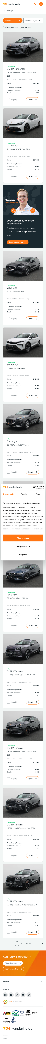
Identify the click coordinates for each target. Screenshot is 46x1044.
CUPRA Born (13, 145)
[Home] (11, 4)
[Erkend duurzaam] (15, 1013)
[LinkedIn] (11, 994)
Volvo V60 (12, 288)
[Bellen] (35, 4)
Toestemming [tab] (9, 494)
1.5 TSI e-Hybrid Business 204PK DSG (21, 675)
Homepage (9, 11)
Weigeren (23, 555)
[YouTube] (23, 994)
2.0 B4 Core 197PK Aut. (15, 291)
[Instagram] (17, 994)
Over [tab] (38, 494)
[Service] (22, 1013)
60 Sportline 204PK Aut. (16, 368)
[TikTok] (28, 994)
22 (30, 944)
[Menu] (41, 4)
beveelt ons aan (17, 1002)
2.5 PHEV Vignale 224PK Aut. (17, 445)
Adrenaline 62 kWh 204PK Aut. (18, 149)
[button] (42, 943)
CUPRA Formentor (16, 69)
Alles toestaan (23, 538)
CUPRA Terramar (15, 671)
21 (27, 944)
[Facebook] (5, 994)
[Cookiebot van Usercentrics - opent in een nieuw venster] (33, 487)
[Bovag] (7, 1013)
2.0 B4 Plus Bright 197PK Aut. (18, 598)
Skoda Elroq (12, 364)
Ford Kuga (12, 441)
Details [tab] (24, 494)
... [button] (24, 944)
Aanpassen (22, 546)
